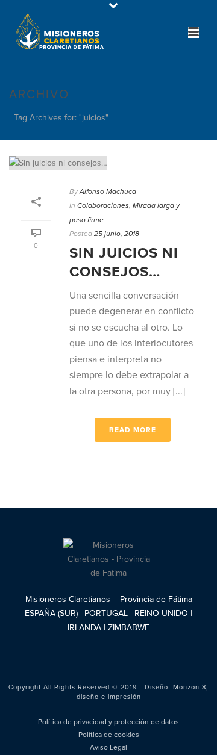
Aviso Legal (108, 747)
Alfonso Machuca (108, 191)
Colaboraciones (103, 205)
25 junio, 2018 (116, 233)
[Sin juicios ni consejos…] (108, 162)
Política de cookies (108, 734)
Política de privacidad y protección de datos (108, 722)
